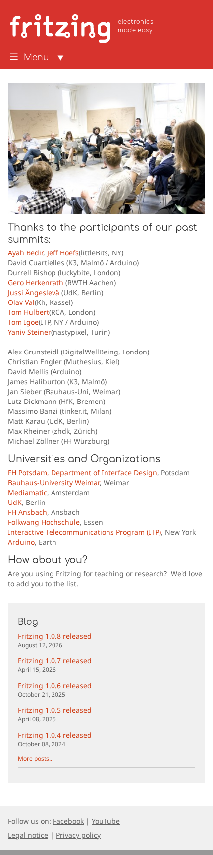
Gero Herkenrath (35, 282)
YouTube (106, 821)
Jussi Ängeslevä (33, 292)
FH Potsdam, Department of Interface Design (82, 472)
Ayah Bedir (25, 252)
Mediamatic (27, 492)
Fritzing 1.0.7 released (55, 664)
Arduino (21, 542)
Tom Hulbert (28, 312)
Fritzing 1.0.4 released (55, 739)
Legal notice (28, 835)
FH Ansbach (27, 512)
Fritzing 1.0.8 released (55, 640)
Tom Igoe (23, 322)
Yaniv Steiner (29, 332)
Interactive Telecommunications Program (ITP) (84, 532)
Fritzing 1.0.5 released (55, 714)
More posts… (35, 758)
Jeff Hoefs (63, 252)
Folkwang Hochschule (44, 522)
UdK (15, 502)
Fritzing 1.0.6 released (55, 689)
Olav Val (21, 302)
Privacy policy (78, 835)
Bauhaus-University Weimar (54, 482)
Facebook (68, 821)
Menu (36, 57)
